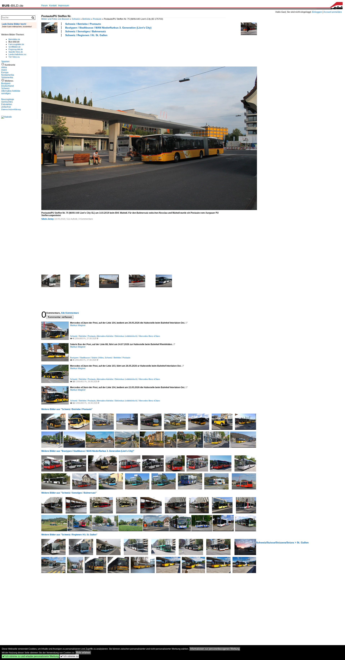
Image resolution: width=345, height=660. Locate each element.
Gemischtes (7, 102)
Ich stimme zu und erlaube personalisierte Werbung (30, 656)
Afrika (4, 67)
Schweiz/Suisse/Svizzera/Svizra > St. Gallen (282, 542)
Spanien (5, 61)
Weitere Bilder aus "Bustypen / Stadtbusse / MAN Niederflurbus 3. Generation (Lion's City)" (87, 451)
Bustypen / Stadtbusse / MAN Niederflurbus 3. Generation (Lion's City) (108, 27)
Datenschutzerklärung (11, 109)
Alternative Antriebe (10, 91)
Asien (4, 70)
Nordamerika (7, 75)
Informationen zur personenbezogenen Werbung (215, 648)
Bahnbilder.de (14, 39)
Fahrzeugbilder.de (16, 44)
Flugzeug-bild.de (15, 49)
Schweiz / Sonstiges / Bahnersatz (85, 31)
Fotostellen (6, 104)
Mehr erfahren (83, 652)
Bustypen (5, 83)
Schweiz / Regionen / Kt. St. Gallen (86, 35)
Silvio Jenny (47, 219)
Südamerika (7, 77)
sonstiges (6, 93)
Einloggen (317, 12)
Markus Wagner (78, 325)
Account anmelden (332, 12)
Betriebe (86, 19)
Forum (44, 5)
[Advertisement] (106, 51)
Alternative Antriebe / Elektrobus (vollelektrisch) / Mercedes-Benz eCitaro (128, 336)
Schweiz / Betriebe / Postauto (83, 23)
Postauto (97, 19)
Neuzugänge (7, 99)
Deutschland (7, 86)
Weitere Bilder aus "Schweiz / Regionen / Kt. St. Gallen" (69, 534)
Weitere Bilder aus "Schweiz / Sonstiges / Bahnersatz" (69, 493)
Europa (4, 72)
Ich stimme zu (69, 656)
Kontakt (53, 5)
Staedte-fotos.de (15, 52)
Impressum (63, 5)
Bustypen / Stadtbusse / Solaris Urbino (87, 358)
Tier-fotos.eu (14, 57)
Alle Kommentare (70, 313)
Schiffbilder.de (14, 47)
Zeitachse (6, 107)
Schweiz (76, 19)
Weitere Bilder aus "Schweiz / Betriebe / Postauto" (67, 409)
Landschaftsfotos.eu (17, 54)
